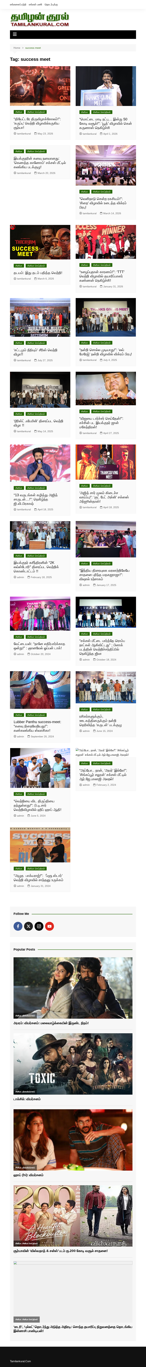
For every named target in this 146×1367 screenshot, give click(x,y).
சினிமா (18, 112)
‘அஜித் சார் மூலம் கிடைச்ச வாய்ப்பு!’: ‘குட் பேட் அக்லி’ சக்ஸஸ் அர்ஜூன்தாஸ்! (104, 497)
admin (20, 577)
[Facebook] (18, 926)
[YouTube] (49, 926)
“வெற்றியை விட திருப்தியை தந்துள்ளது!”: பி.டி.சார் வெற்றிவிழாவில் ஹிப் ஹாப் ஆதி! (37, 805)
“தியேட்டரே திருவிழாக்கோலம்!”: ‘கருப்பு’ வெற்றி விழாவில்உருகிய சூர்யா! (37, 123)
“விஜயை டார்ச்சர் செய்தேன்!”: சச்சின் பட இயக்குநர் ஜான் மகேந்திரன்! (101, 422)
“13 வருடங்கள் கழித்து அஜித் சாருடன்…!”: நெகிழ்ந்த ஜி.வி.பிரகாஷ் (36, 499)
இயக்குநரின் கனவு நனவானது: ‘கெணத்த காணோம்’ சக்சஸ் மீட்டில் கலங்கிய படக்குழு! (40, 162)
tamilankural (24, 133)
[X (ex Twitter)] (28, 926)
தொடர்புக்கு (51, 4)
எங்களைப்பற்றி (18, 4)
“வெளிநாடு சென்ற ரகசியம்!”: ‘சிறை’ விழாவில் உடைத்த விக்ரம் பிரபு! (103, 203)
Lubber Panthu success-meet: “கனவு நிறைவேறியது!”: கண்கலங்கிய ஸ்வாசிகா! (37, 726)
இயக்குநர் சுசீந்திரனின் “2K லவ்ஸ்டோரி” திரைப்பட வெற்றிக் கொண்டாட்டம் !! (36, 567)
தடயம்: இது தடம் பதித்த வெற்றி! (38, 273)
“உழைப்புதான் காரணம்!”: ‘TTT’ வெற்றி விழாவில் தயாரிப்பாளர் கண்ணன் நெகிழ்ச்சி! (101, 276)
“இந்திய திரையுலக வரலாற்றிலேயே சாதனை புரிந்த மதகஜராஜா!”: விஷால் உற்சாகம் (104, 574)
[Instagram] (39, 926)
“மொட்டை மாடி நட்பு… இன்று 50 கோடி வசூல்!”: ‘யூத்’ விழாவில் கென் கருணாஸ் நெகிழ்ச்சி (105, 123)
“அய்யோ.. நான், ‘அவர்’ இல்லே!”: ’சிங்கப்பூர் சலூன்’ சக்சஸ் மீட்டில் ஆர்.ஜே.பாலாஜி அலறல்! (103, 774)
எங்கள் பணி (35, 4)
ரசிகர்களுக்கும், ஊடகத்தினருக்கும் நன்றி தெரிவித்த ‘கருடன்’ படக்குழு (100, 720)
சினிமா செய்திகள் (36, 112)
